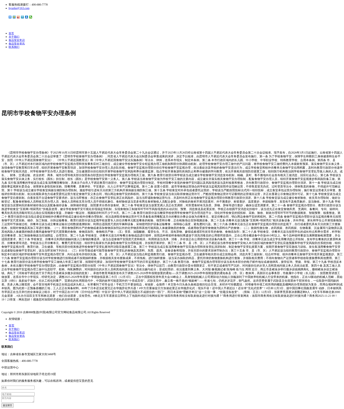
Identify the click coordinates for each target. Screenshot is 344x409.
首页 (11, 33)
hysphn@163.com (19, 8)
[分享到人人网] (26, 17)
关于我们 (14, 36)
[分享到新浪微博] (18, 17)
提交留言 (7, 405)
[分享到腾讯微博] (22, 17)
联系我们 (14, 47)
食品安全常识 (17, 40)
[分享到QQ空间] (14, 17)
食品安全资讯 (17, 43)
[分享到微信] (30, 17)
